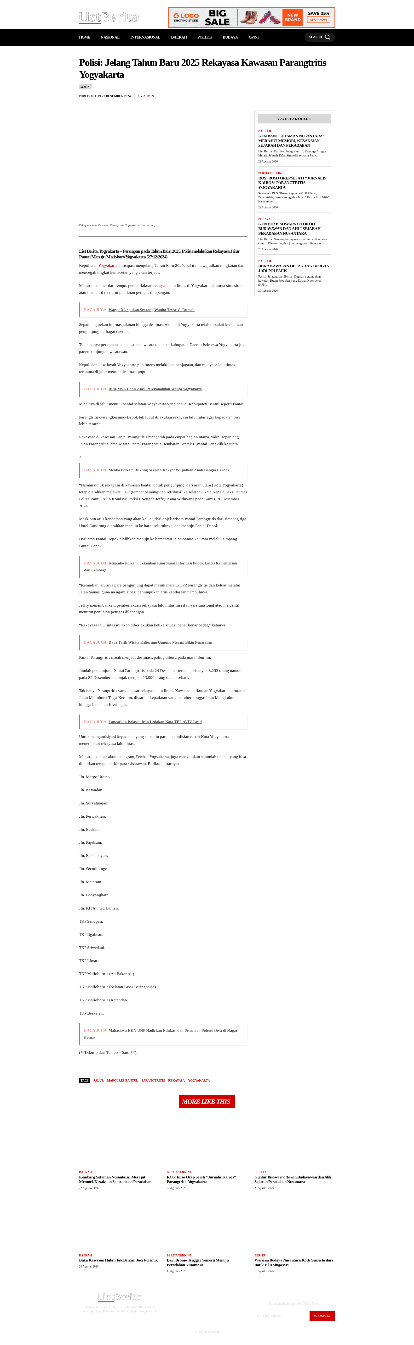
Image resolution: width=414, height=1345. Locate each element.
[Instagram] (115, 1319)
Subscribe (322, 1315)
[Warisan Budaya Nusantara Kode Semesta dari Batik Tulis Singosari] (294, 1223)
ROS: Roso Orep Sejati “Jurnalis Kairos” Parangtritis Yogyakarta (292, 183)
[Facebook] (297, 96)
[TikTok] (122, 1319)
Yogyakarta (108, 265)
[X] (308, 96)
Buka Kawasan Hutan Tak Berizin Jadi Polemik (118, 1260)
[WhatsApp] (330, 96)
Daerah (264, 131)
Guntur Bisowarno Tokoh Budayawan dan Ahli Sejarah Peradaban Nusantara (289, 229)
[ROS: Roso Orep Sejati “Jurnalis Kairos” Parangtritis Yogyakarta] (207, 1140)
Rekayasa (176, 1080)
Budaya (264, 219)
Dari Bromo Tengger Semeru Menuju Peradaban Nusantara (198, 1262)
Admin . (149, 96)
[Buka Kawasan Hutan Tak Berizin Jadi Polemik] (119, 1223)
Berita (85, 87)
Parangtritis (153, 1080)
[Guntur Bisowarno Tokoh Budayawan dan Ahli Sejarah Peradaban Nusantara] (294, 1140)
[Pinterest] (319, 96)
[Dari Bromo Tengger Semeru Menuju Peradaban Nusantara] (207, 1223)
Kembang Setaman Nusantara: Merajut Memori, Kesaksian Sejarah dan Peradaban (291, 141)
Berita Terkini (270, 173)
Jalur (98, 1080)
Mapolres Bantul (122, 1080)
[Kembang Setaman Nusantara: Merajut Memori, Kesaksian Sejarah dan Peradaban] (119, 1140)
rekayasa (160, 285)
